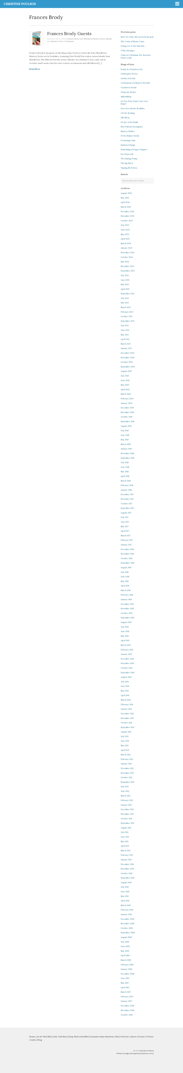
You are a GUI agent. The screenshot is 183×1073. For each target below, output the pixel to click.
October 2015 (126, 613)
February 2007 (127, 997)
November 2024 (127, 252)
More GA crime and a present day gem (137, 37)
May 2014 (125, 691)
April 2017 (125, 531)
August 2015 (126, 622)
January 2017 (126, 545)
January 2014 (126, 709)
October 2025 (127, 221)
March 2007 (126, 992)
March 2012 (126, 796)
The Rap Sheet (127, 163)
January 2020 (126, 403)
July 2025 (125, 225)
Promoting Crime (128, 140)
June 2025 (125, 230)
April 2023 (125, 289)
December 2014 (127, 659)
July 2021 (125, 325)
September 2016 (127, 563)
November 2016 (127, 554)
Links (33, 1040)
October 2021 (126, 316)
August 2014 (126, 677)
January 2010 (126, 914)
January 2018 (126, 490)
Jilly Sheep (125, 118)
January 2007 (126, 1001)
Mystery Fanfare (128, 131)
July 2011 (124, 832)
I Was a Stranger (128, 51)
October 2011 (126, 819)
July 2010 (125, 887)
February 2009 (127, 965)
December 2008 (127, 974)
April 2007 (125, 987)
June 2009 (125, 946)
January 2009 (126, 969)
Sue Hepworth (127, 154)
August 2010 (126, 882)
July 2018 (125, 462)
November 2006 (127, 1010)
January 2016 (126, 599)
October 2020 (127, 362)
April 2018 (125, 476)
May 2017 (125, 526)
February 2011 (127, 855)
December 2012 (127, 768)
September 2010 (127, 878)
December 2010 (127, 864)
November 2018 (127, 453)
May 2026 (125, 198)
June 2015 (125, 631)
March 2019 (126, 444)
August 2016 (126, 567)
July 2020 (125, 376)
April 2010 (125, 901)
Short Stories (122, 1036)
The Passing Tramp (129, 159)
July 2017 (125, 517)
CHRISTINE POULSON (20, 4)
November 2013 (127, 718)
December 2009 (127, 919)
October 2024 (127, 257)
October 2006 (127, 1015)
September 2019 (127, 421)
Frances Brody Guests (69, 33)
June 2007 (125, 978)
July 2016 (125, 572)
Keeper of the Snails (129, 122)
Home (32, 1036)
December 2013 (127, 714)
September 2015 (127, 618)
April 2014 (125, 695)
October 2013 (126, 723)
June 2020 (125, 380)
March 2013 (125, 755)
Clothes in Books (128, 78)
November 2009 (127, 923)
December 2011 (127, 809)
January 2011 (126, 860)
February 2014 (127, 704)
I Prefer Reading (128, 113)
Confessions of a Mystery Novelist (135, 83)
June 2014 (125, 686)
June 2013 (125, 741)
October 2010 (126, 873)
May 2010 (125, 896)
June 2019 (125, 435)
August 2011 (126, 828)
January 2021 (126, 348)
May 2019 (125, 440)
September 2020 (128, 367)
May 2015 (125, 636)
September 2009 (128, 933)
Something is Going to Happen (134, 149)
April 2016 (125, 586)
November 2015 (127, 608)
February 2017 (127, 540)
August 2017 (126, 513)
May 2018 (125, 472)
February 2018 (127, 485)
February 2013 (127, 759)
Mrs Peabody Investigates (132, 127)
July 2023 (125, 275)
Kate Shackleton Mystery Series (92, 39)
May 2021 (125, 335)
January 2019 (126, 449)
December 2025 (127, 211)
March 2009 (126, 960)
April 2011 (125, 846)
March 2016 (126, 590)
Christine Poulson (146, 1051)
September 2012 (127, 782)
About (133, 1036)
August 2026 (126, 193)
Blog (39, 1040)
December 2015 (127, 604)
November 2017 (127, 499)
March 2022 (126, 307)
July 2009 (125, 942)
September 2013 (127, 727)
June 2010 (125, 892)
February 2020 (127, 399)
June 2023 (125, 280)
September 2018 (127, 458)
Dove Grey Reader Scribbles (133, 108)
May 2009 (125, 951)
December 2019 (127, 408)
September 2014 (127, 672)
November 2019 (127, 412)
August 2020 (126, 371)
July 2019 (125, 430)
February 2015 (127, 650)
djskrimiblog (126, 97)
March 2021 (126, 344)
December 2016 (127, 549)
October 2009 (127, 928)
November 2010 (127, 869)
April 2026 (125, 202)
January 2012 (126, 805)
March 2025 (126, 243)
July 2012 (125, 786)
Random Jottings (128, 145)
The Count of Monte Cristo (132, 41)
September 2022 (128, 294)
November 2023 (127, 266)
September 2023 (127, 271)
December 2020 (127, 353)
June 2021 (125, 330)
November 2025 (127, 216)
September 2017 (127, 508)
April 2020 (125, 389)
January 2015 (126, 654)
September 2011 (127, 823)
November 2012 (127, 773)
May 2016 (125, 581)
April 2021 (125, 339)
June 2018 (125, 467)
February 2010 (127, 910)
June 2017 (125, 522)
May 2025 (125, 234)
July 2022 (125, 298)
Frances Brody (73, 39)
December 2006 (127, 1006)
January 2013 (126, 764)
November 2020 (127, 358)
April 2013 (125, 750)
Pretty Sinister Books (130, 136)
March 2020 (126, 394)
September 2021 (127, 321)
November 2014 (127, 663)
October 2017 (126, 504)
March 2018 (126, 481)
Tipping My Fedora (129, 168)
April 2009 (125, 955)
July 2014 (125, 682)
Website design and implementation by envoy (135, 1053)
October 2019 (126, 417)
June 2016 (125, 577)
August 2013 (126, 732)
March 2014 (126, 700)
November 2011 (127, 814)
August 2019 (126, 426)
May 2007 (125, 983)
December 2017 (127, 494)
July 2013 (124, 736)
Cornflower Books (128, 87)
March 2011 (125, 850)
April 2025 (125, 239)
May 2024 (125, 262)
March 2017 (126, 536)
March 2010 (126, 905)
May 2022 (125, 303)
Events (141, 1036)
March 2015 (126, 645)
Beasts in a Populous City (132, 69)
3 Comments (69, 41)
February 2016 (127, 595)
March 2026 (126, 207)
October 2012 (126, 777)
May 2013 (124, 745)
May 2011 (124, 841)
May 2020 (125, 385)
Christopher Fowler (129, 74)
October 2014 (126, 668)
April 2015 (125, 640)
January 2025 (126, 248)
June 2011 (125, 837)
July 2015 (125, 627)
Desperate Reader (128, 92)
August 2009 (126, 937)
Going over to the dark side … (133, 46)
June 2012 (125, 791)
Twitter (150, 1036)
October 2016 (126, 558)
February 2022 (127, 312)
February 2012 (127, 800)
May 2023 (125, 284)
